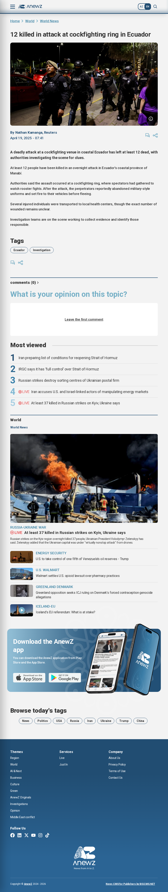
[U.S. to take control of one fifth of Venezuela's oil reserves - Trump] (21, 557)
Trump (123, 721)
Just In (63, 764)
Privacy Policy (117, 764)
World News (49, 21)
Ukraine (106, 721)
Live (61, 758)
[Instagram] (40, 835)
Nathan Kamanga (28, 132)
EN (147, 6)
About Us (114, 758)
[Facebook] (12, 835)
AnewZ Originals (20, 797)
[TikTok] (47, 835)
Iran (89, 721)
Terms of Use (117, 771)
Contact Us (116, 777)
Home (15, 21)
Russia (74, 721)
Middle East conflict (22, 817)
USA (59, 721)
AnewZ (28, 884)
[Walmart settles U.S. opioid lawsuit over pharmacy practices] (21, 574)
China (140, 721)
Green (14, 790)
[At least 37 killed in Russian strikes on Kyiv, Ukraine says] (84, 478)
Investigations (19, 804)
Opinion (15, 810)
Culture (14, 784)
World (29, 21)
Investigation (41, 250)
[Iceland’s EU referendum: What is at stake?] (21, 610)
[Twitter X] (26, 835)
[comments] (147, 135)
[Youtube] (33, 835)
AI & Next (16, 771)
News (25, 721)
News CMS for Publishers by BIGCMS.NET (130, 884)
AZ (141, 6)
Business (16, 777)
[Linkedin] (19, 835)
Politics (42, 721)
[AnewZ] (84, 858)
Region (14, 758)
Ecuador (19, 250)
